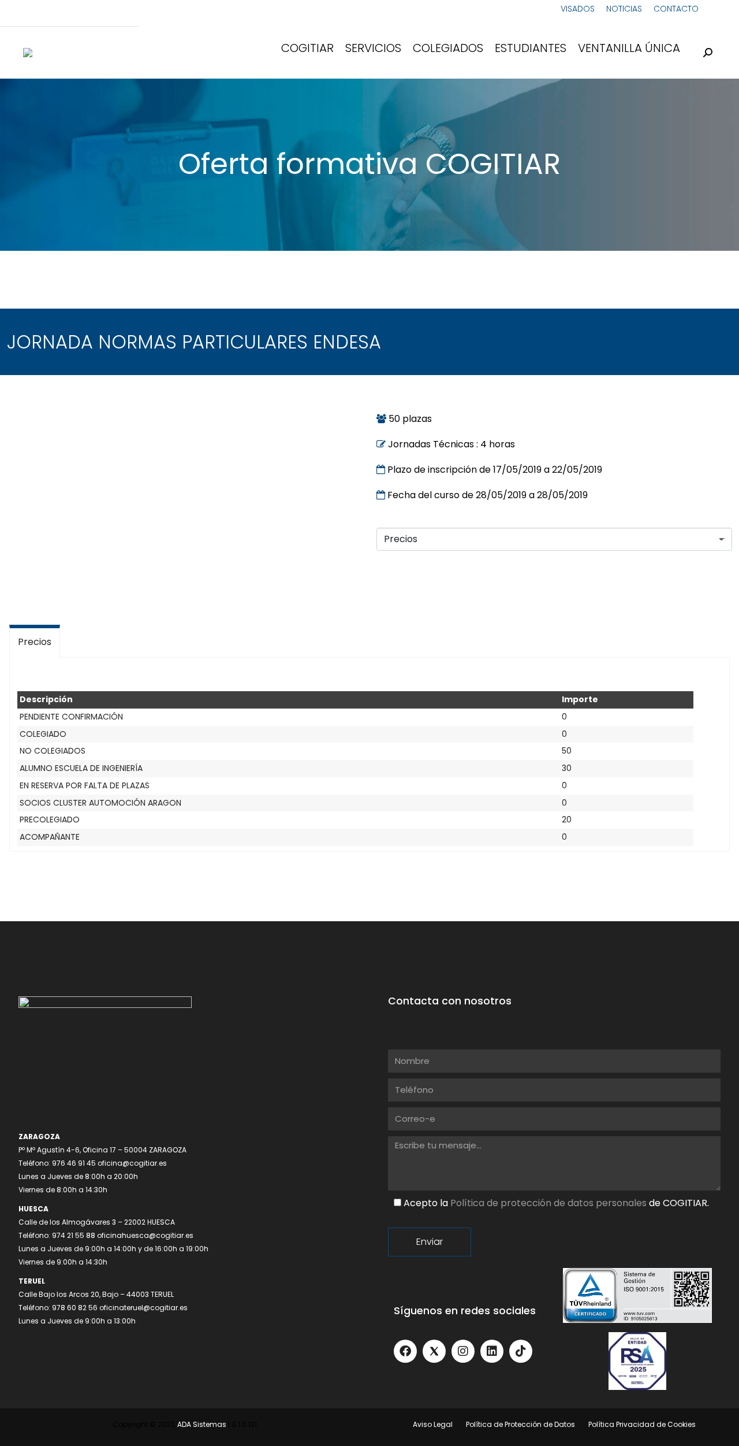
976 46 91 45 (74, 1163)
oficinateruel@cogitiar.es (143, 1307)
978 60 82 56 (75, 1307)
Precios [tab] (34, 641)
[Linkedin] (491, 1351)
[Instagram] (463, 1351)
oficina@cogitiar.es (132, 1163)
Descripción (46, 699)
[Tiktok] (520, 1351)
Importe (580, 699)
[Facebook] (405, 1351)
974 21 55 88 (73, 1235)
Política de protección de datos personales (548, 1203)
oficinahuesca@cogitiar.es (145, 1235)
